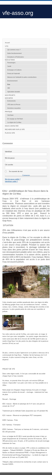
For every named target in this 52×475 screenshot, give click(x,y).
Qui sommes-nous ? (14, 50)
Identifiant (8, 151)
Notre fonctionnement (14, 53)
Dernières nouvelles (14, 108)
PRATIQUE (8, 112)
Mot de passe (10, 158)
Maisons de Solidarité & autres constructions (22, 77)
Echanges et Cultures (14, 70)
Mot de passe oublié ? (12, 179)
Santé (9, 66)
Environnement (12, 81)
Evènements (11, 101)
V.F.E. (7, 46)
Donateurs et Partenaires (15, 57)
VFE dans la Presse (13, 104)
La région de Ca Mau (14, 122)
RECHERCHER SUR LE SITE (15, 129)
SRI (8, 88)
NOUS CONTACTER (12, 126)
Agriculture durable (13, 92)
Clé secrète (9, 165)
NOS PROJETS (10, 95)
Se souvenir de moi (15, 171)
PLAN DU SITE (10, 133)
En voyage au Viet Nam (15, 119)
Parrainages (11, 63)
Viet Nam (10, 115)
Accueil (7, 43)
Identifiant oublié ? (11, 181)
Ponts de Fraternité (13, 73)
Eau (8, 84)
